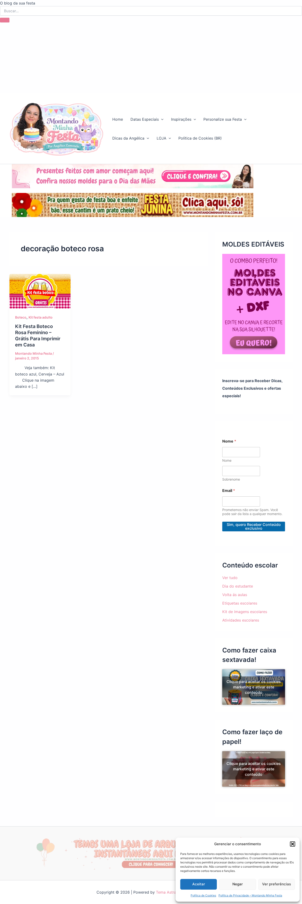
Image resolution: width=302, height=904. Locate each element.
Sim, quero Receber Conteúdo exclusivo (254, 526)
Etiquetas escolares (239, 603)
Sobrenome (231, 479)
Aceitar (198, 884)
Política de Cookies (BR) (200, 138)
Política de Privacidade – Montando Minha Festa (250, 895)
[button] (292, 844)
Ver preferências (276, 884)
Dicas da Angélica (128, 138)
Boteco (20, 317)
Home (117, 119)
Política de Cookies (203, 895)
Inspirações (181, 119)
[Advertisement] (151, 58)
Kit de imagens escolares (244, 611)
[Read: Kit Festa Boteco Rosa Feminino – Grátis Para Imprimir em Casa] (40, 290)
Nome (226, 460)
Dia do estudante (237, 586)
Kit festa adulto (41, 317)
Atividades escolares (240, 620)
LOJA (161, 138)
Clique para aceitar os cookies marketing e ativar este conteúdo (253, 687)
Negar (237, 884)
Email (228, 490)
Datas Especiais (144, 119)
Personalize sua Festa (222, 119)
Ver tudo (230, 577)
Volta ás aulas (234, 594)
